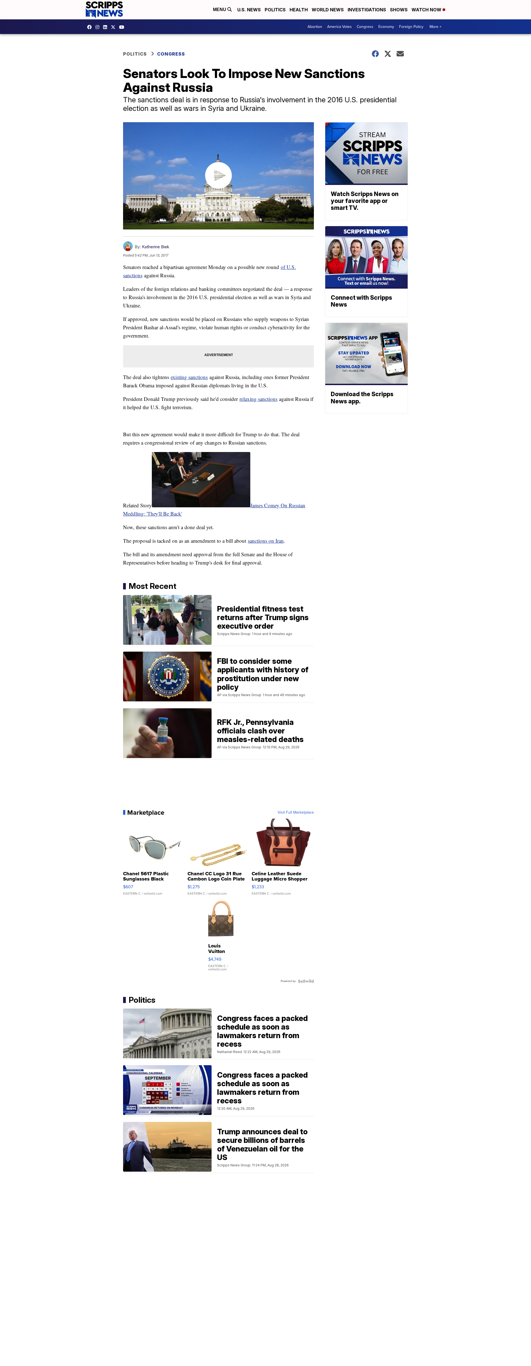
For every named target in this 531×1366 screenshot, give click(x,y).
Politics (275, 9)
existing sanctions (189, 377)
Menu (220, 9)
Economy (386, 27)
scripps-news (106, 27)
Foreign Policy (411, 27)
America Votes (339, 27)
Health (299, 9)
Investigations (367, 9)
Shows (399, 9)
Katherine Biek (155, 246)
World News (328, 9)
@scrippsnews (123, 27)
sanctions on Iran (266, 540)
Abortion (315, 27)
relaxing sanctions (258, 398)
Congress (365, 27)
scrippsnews (90, 27)
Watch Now (427, 9)
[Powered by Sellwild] (306, 981)
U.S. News (249, 9)
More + (435, 27)
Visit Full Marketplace (296, 812)
